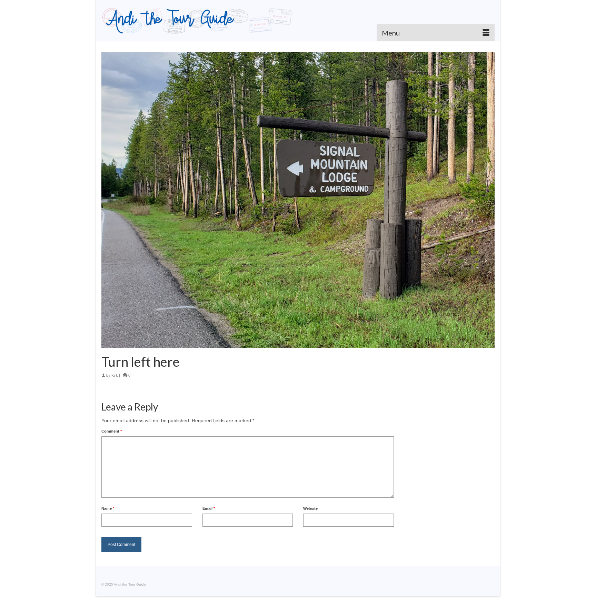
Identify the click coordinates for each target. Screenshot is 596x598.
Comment (111, 431)
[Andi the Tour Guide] (197, 20)
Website (310, 508)
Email (208, 508)
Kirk (114, 375)
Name (107, 508)
